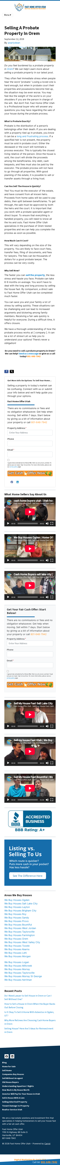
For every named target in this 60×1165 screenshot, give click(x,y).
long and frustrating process (32, 136)
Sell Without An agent (12, 1078)
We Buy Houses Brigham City (20, 910)
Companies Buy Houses (13, 1074)
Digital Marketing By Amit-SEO (30, 1159)
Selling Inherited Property (14, 1101)
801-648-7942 (33, 356)
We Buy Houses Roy (15, 914)
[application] (30, 511)
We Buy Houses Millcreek (18, 965)
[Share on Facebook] (6, 371)
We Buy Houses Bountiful (18, 924)
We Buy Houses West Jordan (20, 928)
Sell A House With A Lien (13, 1098)
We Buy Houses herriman (18, 979)
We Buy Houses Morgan (17, 956)
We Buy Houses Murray (17, 969)
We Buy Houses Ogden (16, 900)
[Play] (8, 523)
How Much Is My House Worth (15, 1090)
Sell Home (7, 1070)
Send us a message (29, 353)
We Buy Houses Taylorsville (19, 931)
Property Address (17, 428)
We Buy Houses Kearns (16, 949)
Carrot (47, 1143)
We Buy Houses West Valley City (22, 942)
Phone (10, 439)
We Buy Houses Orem (16, 938)
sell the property (35, 275)
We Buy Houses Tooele (17, 945)
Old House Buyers (10, 1082)
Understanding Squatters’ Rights (18, 1086)
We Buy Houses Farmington (19, 935)
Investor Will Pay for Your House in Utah (21, 1094)
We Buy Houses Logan (16, 962)
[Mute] (47, 523)
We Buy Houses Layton (17, 907)
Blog (4, 1062)
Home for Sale (9, 1066)
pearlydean (14, 42)
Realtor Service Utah (12, 1109)
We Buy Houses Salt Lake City (21, 903)
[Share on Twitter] (12, 371)
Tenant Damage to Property (15, 1105)
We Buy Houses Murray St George (23, 976)
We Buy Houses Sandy (16, 917)
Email (10, 449)
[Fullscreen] (51, 523)
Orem (10, 68)
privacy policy (14, 467)
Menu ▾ (7, 15)
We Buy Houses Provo (16, 921)
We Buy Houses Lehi (15, 952)
